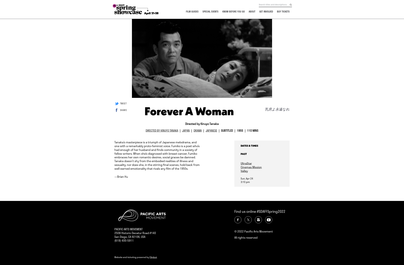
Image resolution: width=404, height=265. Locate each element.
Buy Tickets (283, 11)
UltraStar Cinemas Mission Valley (251, 167)
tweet (123, 103)
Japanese (211, 130)
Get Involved (266, 11)
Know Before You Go (233, 11)
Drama (198, 130)
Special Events (210, 11)
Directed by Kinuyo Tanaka (162, 130)
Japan (186, 130)
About (252, 11)
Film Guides (192, 11)
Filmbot (153, 257)
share (123, 110)
